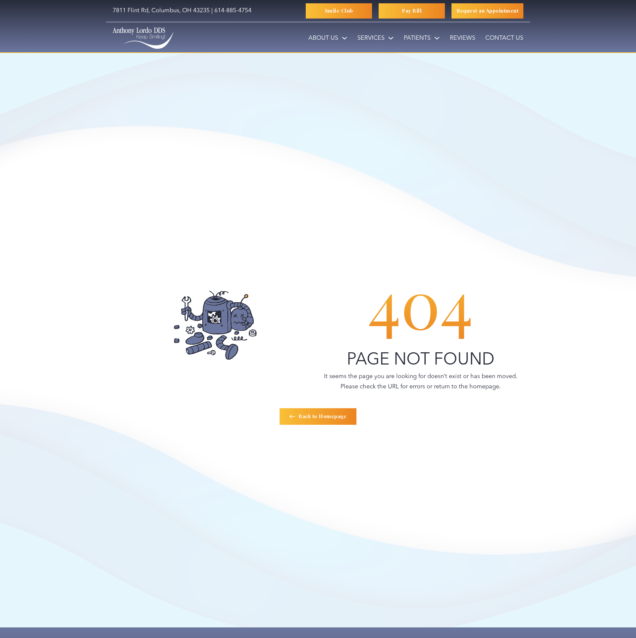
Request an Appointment (487, 10)
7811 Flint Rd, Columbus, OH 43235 (161, 11)
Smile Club (339, 10)
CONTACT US (504, 38)
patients (417, 38)
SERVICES (371, 38)
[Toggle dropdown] (344, 38)
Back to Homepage (322, 416)
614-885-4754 (232, 11)
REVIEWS (462, 38)
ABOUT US (323, 38)
